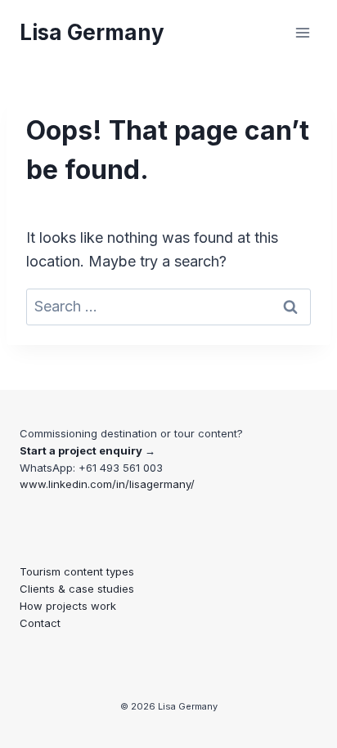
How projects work (68, 605)
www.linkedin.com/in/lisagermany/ (107, 483)
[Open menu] (302, 32)
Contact (40, 622)
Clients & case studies (77, 588)
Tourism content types (77, 571)
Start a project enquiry (81, 450)
